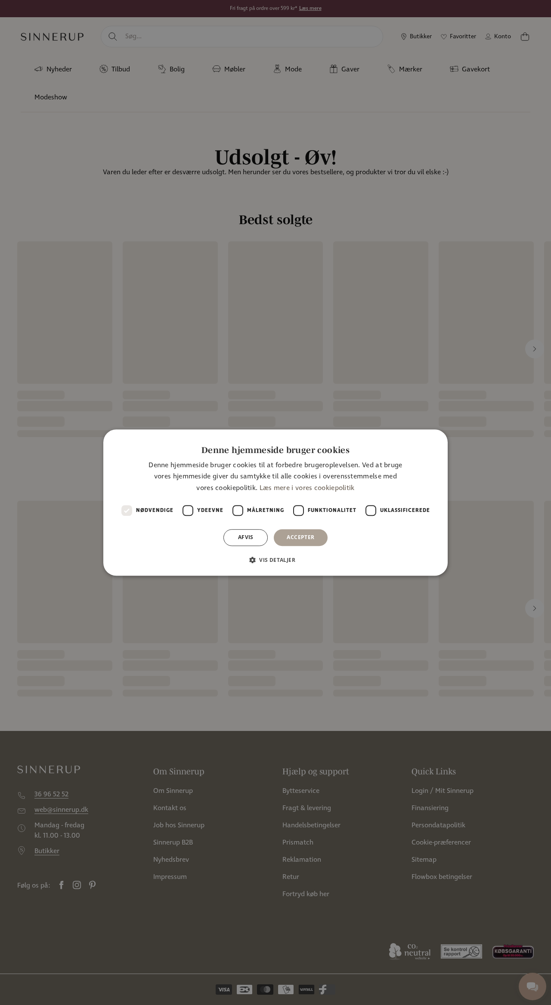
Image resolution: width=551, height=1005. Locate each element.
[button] (275, 560)
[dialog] (275, 502)
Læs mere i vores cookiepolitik (307, 488)
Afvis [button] (246, 537)
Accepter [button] (300, 537)
